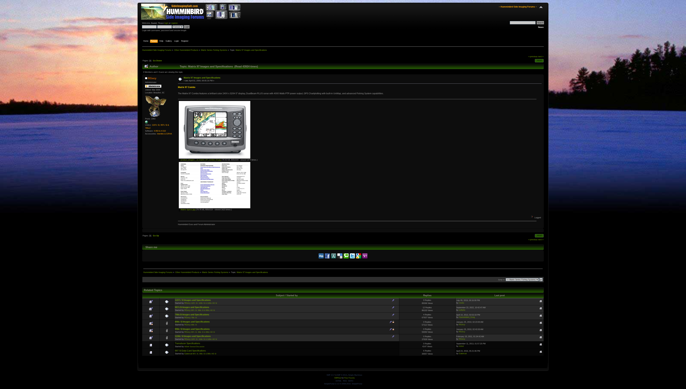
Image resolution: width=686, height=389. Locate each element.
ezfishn (462, 310)
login (166, 23)
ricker (186, 346)
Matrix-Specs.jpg (187, 209)
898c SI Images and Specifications (192, 322)
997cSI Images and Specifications (192, 307)
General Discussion (197, 347)
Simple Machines (355, 375)
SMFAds (337, 378)
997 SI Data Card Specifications (190, 350)
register (174, 23)
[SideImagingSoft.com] (146, 123)
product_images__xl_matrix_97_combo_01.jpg (200, 160)
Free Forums (349, 378)
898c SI (194, 325)
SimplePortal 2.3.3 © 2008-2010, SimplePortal (343, 384)
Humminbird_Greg (467, 317)
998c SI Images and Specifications (192, 329)
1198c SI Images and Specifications (193, 336)
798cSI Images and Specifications (192, 314)
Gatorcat (188, 354)
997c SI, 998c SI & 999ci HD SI (203, 310)
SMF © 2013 (342, 375)
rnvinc (461, 303)
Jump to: (501, 280)
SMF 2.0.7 (331, 375)
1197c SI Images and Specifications (193, 300)
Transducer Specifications (187, 343)
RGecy (152, 78)
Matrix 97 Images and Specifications (202, 78)
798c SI (194, 318)
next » (540, 56)
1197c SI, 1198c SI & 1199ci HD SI (204, 303)
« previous (533, 56)
